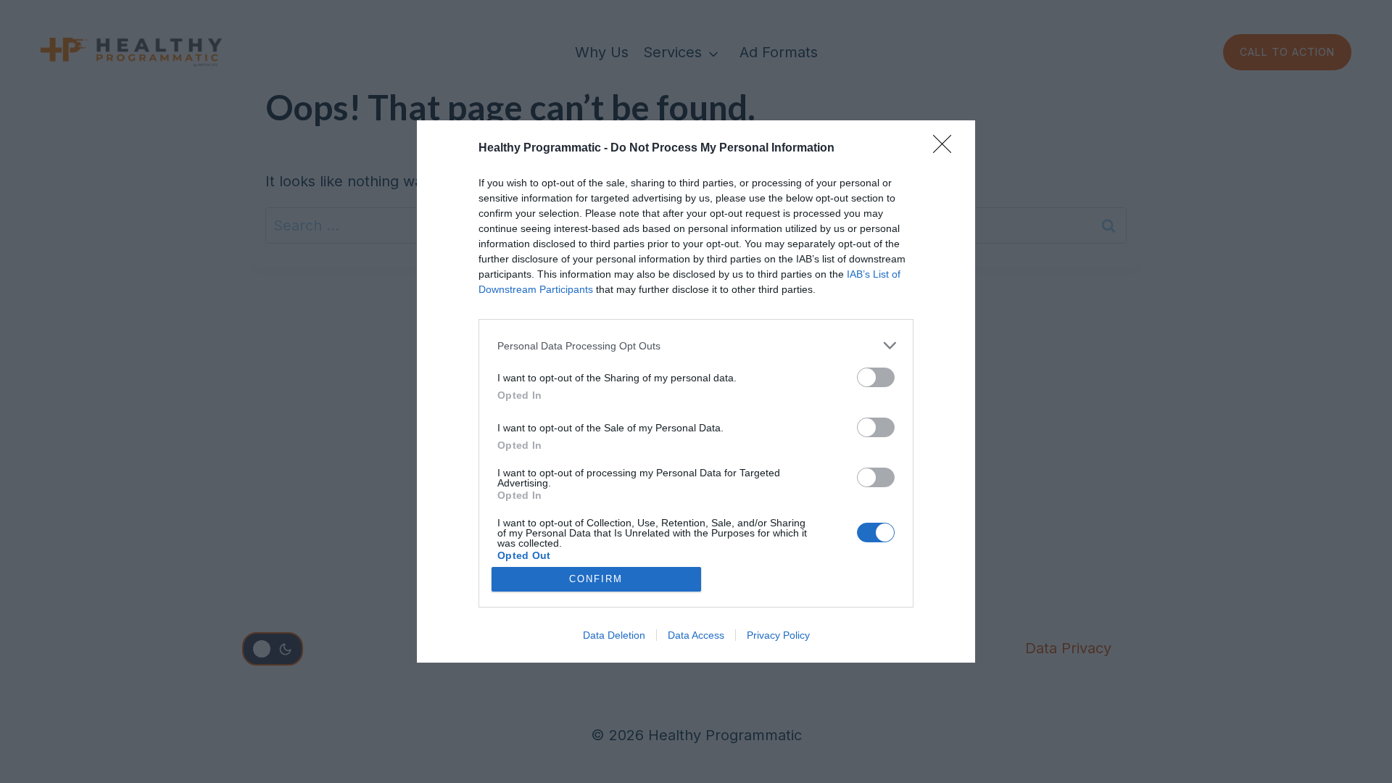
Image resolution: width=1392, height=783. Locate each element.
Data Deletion (614, 635)
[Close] (947, 148)
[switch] (876, 377)
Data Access (696, 635)
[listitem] (696, 345)
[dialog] (696, 391)
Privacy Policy (778, 635)
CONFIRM (596, 578)
